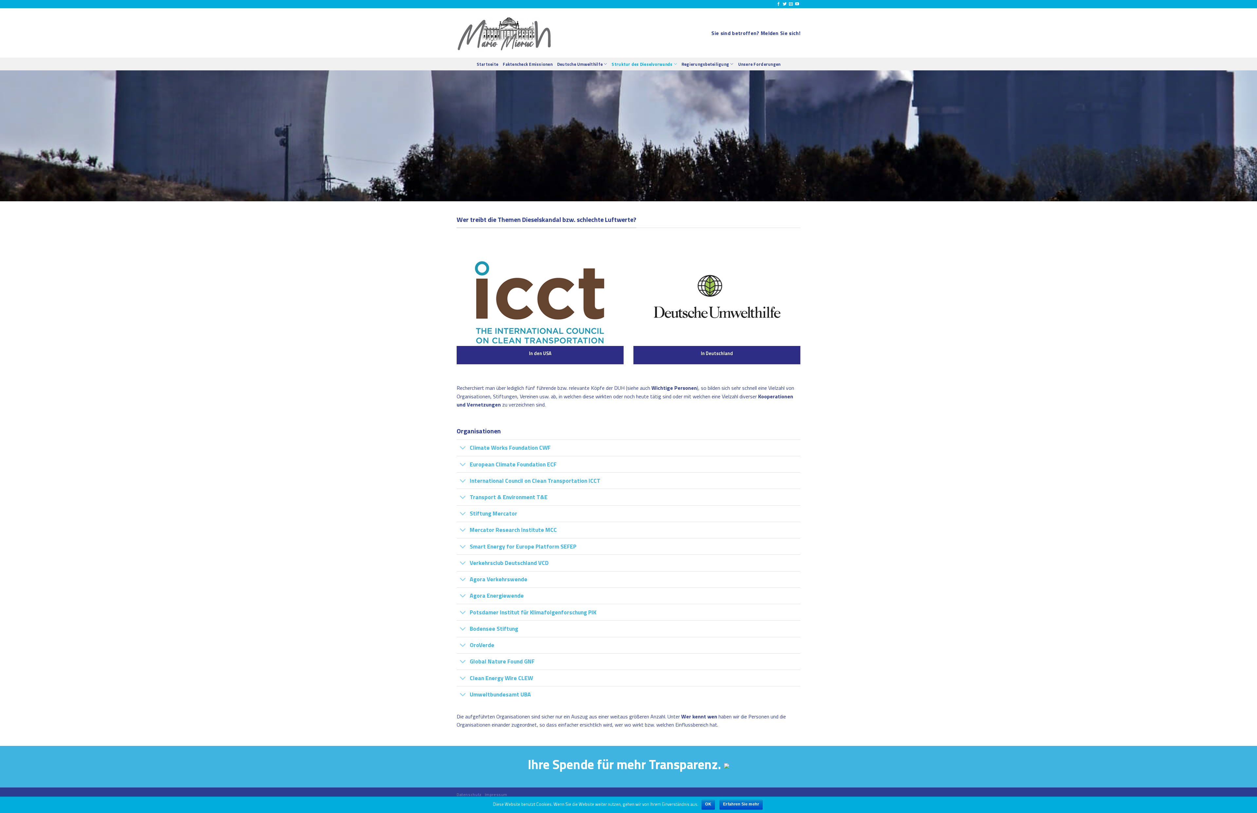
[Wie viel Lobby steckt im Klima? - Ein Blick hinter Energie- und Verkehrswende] (505, 32)
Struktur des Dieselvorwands (641, 64)
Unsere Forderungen (759, 64)
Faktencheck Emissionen (528, 64)
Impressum (496, 794)
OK (708, 804)
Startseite (488, 64)
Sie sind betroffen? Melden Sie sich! (755, 33)
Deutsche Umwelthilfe (580, 64)
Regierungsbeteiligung (705, 64)
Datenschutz (469, 794)
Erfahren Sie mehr (741, 804)
